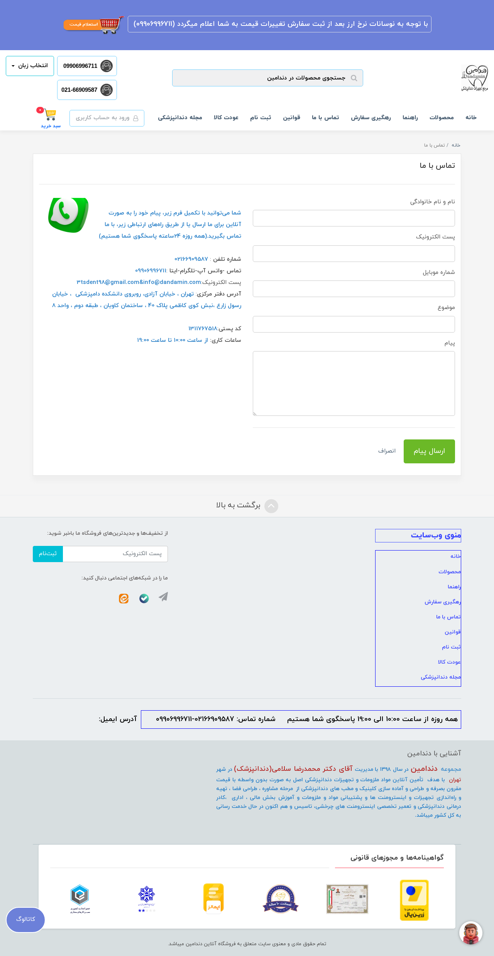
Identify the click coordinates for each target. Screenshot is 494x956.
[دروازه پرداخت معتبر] (414, 900)
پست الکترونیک (435, 237)
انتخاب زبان (32, 66)
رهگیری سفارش (371, 118)
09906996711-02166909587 (195, 719)
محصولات (442, 118)
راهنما (410, 118)
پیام (450, 343)
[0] (51, 114)
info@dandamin (165, 283)
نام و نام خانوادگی (432, 202)
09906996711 (80, 65)
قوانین (291, 118)
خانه (471, 118)
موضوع (446, 308)
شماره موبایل (439, 273)
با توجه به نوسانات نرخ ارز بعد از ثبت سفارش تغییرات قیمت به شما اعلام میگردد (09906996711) (279, 24)
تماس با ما (325, 118)
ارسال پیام (429, 451)
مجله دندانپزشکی (180, 118)
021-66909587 (79, 89)
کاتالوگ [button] (25, 919)
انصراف (387, 451)
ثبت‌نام (48, 554)
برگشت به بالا (239, 505)
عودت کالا (226, 118)
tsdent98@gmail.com (110, 283)
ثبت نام (260, 118)
